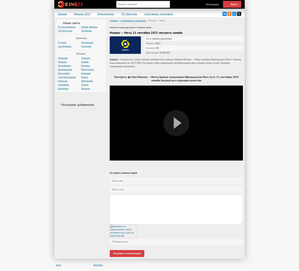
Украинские (87, 42)
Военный (85, 73)
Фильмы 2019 (82, 14)
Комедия (62, 80)
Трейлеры (86, 30)
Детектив (63, 58)
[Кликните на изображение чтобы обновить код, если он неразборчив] (123, 237)
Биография (64, 73)
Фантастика (87, 80)
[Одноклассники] (229, 14)
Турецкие (86, 46)
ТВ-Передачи (129, 14)
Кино (58, 264)
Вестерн (85, 65)
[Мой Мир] (234, 14)
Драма (84, 84)
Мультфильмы (105, 14)
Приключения (65, 69)
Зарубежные (64, 46)
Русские (62, 42)
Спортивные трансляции (158, 14)
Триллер (85, 58)
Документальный (67, 77)
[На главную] (71, 5)
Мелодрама (87, 69)
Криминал (63, 88)
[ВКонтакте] (225, 14)
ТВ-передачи (65, 30)
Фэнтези (85, 88)
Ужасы (84, 77)
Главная (62, 14)
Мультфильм (64, 65)
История (62, 61)
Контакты (98, 264)
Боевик (85, 61)
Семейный (63, 84)
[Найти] (166, 4)
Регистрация (212, 4)
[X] (239, 14)
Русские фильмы (66, 26)
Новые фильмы (89, 26)
